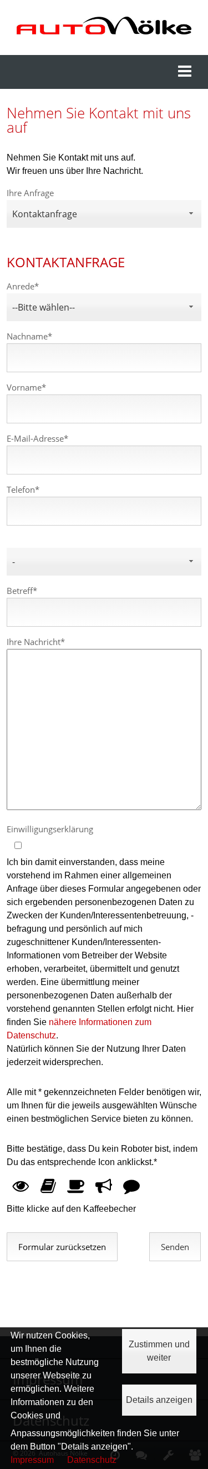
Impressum (32, 1460)
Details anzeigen (159, 1400)
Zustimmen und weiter (159, 1351)
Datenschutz (91, 1460)
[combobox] (104, 214)
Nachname (29, 336)
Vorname (26, 387)
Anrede (23, 286)
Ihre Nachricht (36, 642)
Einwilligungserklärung (50, 829)
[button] (175, 1246)
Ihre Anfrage (30, 193)
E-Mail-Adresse (37, 438)
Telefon (23, 490)
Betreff (22, 591)
